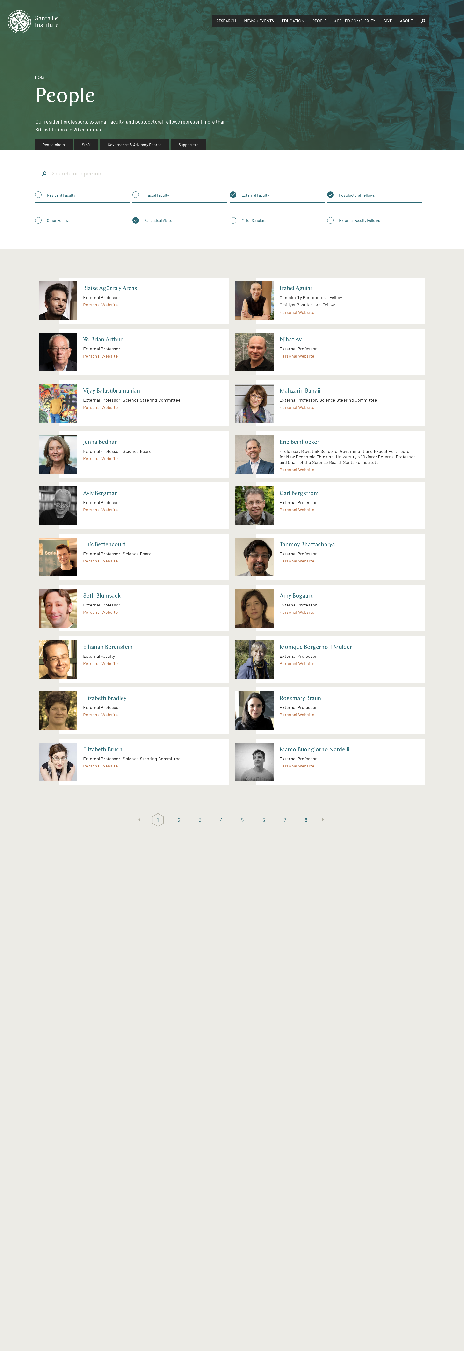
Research (226, 21)
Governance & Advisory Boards (135, 144)
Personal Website (100, 304)
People (319, 21)
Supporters (188, 144)
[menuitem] (54, 144)
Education (293, 21)
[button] (226, 21)
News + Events (259, 21)
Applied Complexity (354, 21)
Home (41, 78)
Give (387, 21)
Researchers (54, 144)
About (406, 21)
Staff (86, 144)
